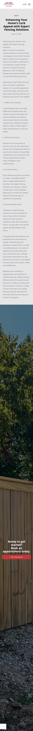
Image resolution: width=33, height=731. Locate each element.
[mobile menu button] (29, 4)
